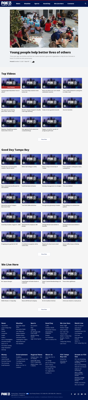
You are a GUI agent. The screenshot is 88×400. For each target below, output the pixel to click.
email (85, 394)
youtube (81, 394)
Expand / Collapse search (86, 3)
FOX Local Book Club (22, 359)
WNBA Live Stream (80, 382)
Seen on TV (4, 343)
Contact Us (48, 373)
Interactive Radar (21, 329)
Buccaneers (34, 325)
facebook (71, 394)
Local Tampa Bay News (6, 328)
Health (3, 335)
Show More (44, 139)
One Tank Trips (64, 332)
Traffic (47, 325)
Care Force (63, 343)
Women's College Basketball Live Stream (79, 379)
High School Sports (36, 339)
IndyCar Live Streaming (78, 369)
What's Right (63, 325)
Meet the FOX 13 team (50, 357)
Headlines (18, 357)
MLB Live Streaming (80, 365)
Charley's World (49, 327)
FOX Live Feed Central (79, 338)
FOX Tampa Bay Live (80, 343)
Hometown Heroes (50, 330)
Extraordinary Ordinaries (49, 332)
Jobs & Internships (50, 362)
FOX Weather (19, 343)
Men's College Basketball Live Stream (79, 374)
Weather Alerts (20, 335)
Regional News (36, 355)
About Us (49, 355)
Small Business (5, 365)
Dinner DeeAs (64, 330)
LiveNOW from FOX (80, 331)
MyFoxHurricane (20, 341)
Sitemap (3, 350)
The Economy (5, 363)
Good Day (49, 323)
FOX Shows (19, 363)
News (3, 323)
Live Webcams (20, 331)
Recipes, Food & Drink (64, 338)
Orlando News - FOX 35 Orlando (36, 357)
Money (4, 355)
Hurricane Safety (20, 337)
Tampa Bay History (65, 341)
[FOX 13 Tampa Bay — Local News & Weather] (7, 4)
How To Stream (79, 325)
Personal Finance (6, 361)
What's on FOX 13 (21, 365)
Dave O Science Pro (50, 339)
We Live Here (65, 323)
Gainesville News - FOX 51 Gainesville (36, 361)
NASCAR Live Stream (80, 367)
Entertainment (22, 355)
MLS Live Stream (79, 384)
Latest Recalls (5, 359)
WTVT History (49, 365)
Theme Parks (63, 334)
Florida (3, 331)
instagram (78, 394)
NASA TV (77, 341)
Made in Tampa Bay (65, 336)
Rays (32, 327)
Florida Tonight (64, 327)
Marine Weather (20, 333)
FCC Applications (50, 371)
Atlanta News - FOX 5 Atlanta (36, 365)
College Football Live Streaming (80, 361)
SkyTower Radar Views (20, 326)
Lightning (33, 330)
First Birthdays (49, 337)
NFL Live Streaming (80, 359)
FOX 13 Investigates (6, 339)
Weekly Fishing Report (35, 336)
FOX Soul (77, 335)
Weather (19, 323)
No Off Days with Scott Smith (35, 332)
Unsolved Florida (6, 341)
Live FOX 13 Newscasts (78, 328)
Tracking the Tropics (21, 339)
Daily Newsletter (6, 347)
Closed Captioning (50, 367)
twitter (75, 394)
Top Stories (4, 325)
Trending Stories (20, 361)
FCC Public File (49, 369)
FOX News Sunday (6, 345)
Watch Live (79, 323)
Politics (3, 337)
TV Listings (48, 360)
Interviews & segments (63, 361)
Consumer (4, 333)
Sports (33, 323)
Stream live (63, 359)
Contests (18, 367)
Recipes (47, 335)
